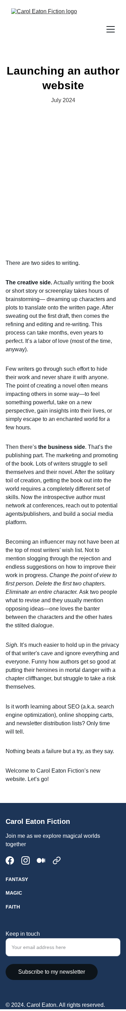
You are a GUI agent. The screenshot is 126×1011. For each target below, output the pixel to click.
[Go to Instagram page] (25, 860)
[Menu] (110, 29)
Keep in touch (23, 934)
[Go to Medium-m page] (41, 860)
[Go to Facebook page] (10, 860)
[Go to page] (56, 860)
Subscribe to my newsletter (51, 972)
